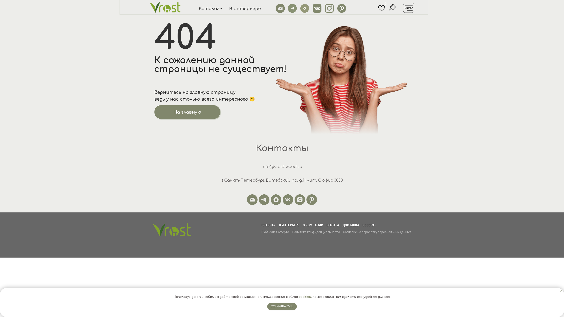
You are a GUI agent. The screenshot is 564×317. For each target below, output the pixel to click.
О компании (313, 225)
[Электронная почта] (252, 199)
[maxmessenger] (276, 199)
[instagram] (300, 199)
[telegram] (264, 199)
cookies (305, 297)
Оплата (333, 225)
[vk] (288, 199)
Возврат (369, 225)
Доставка (350, 225)
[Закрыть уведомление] (560, 291)
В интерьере (289, 225)
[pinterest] (311, 199)
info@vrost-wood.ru (282, 166)
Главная (269, 225)
